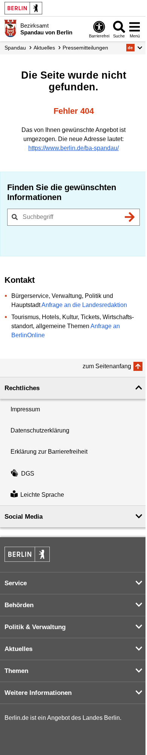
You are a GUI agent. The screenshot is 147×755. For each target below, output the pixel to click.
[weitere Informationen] (10, 28)
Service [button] (16, 583)
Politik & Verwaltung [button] (35, 627)
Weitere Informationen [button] (38, 692)
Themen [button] (16, 670)
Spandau (15, 48)
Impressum (25, 409)
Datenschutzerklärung (40, 430)
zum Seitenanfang (107, 366)
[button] (134, 47)
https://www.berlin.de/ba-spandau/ (73, 148)
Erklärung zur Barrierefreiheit (49, 451)
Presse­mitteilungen (85, 48)
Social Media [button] (24, 516)
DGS (27, 473)
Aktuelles (44, 48)
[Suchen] (129, 217)
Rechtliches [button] (22, 388)
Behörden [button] (19, 605)
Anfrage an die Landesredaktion (84, 305)
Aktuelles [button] (18, 649)
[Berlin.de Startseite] (23, 8)
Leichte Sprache (42, 494)
